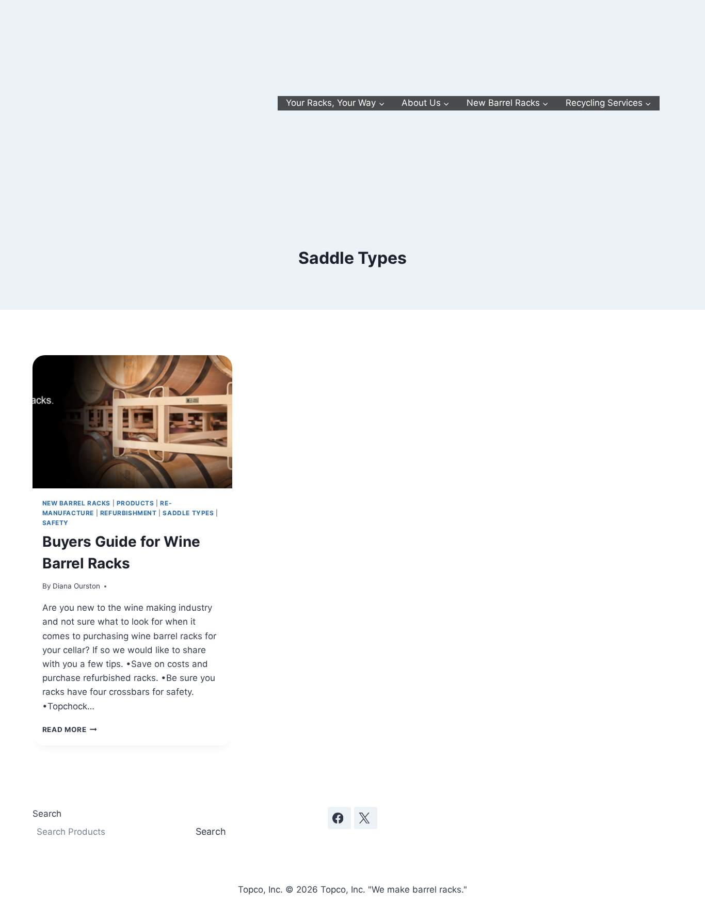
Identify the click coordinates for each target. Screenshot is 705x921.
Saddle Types (188, 513)
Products (135, 503)
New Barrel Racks (76, 503)
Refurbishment (128, 513)
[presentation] (132, 421)
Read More (70, 729)
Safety (55, 523)
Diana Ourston (76, 586)
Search (47, 813)
